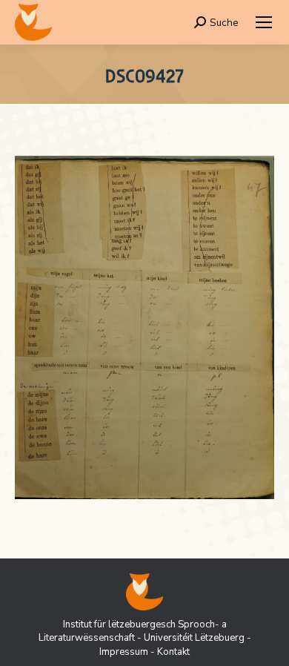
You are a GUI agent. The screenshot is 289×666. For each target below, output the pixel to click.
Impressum (123, 652)
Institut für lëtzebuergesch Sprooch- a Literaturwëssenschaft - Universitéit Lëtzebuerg (142, 631)
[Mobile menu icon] (263, 22)
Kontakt (173, 652)
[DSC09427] (144, 327)
